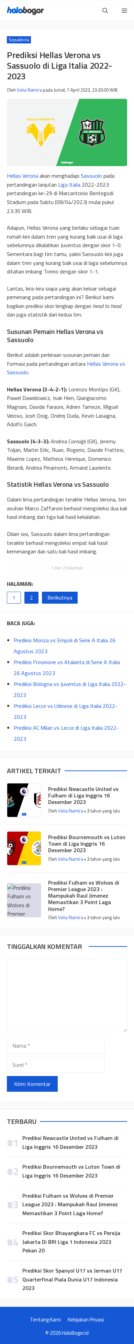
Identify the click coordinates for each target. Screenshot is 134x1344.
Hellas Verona (22, 176)
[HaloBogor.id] (25, 10)
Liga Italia (69, 184)
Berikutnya (59, 597)
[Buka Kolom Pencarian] (105, 10)
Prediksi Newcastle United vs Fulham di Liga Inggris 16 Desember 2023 (83, 795)
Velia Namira (29, 89)
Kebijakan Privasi (86, 1319)
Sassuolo (91, 176)
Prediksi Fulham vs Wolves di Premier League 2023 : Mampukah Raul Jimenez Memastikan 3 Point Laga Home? (83, 895)
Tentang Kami (45, 1319)
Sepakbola (19, 39)
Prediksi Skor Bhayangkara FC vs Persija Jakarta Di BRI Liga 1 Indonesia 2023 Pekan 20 (71, 1241)
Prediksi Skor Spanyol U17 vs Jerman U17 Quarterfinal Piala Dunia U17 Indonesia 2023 (72, 1279)
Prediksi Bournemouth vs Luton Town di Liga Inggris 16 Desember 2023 (86, 843)
